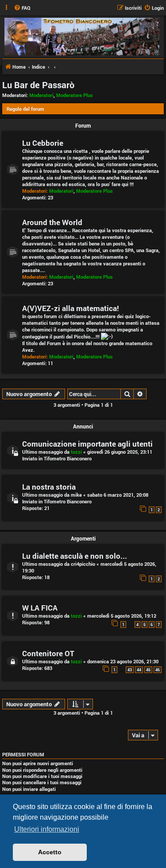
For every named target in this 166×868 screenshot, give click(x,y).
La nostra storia (49, 486)
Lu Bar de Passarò (38, 84)
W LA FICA (40, 607)
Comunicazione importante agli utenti (87, 443)
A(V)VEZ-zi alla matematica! (70, 308)
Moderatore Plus (74, 95)
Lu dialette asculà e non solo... (74, 556)
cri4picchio (83, 564)
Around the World (52, 222)
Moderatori (41, 95)
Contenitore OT (48, 653)
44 (139, 669)
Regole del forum (25, 108)
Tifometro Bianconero (68, 458)
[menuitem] (22, 8)
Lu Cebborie (42, 143)
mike (76, 494)
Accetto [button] (50, 852)
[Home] (81, 36)
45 (148, 669)
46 (157, 669)
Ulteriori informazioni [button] (46, 829)
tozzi (76, 451)
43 (129, 669)
